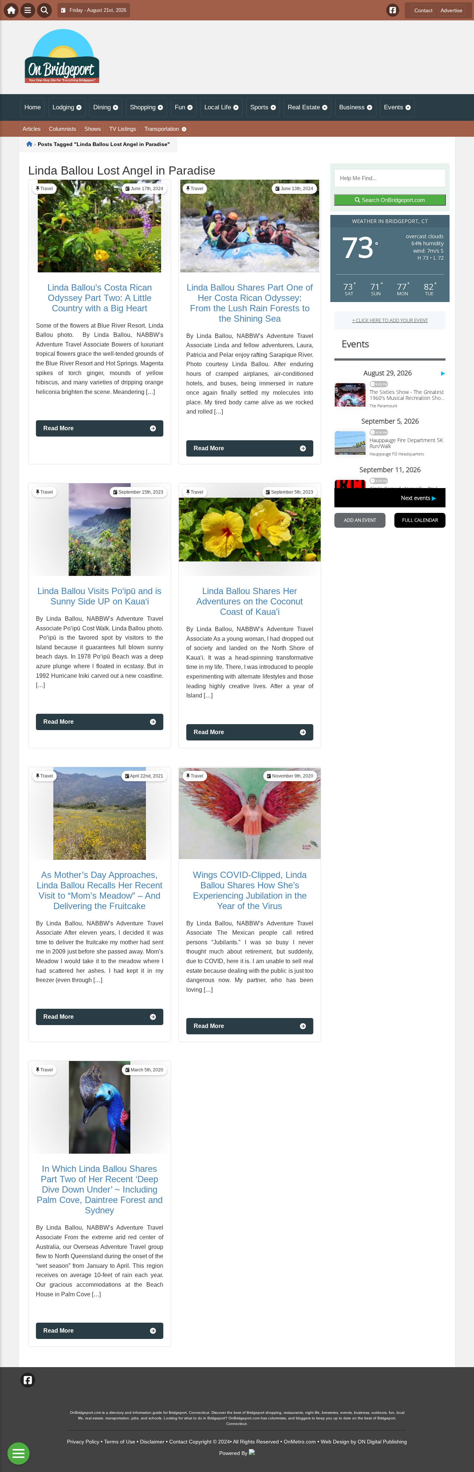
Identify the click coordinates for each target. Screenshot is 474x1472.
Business (352, 107)
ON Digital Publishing (382, 1442)
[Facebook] (392, 10)
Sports (259, 107)
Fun (180, 107)
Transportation (161, 129)
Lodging (63, 107)
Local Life (217, 107)
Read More (58, 428)
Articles (32, 129)
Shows (92, 129)
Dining (102, 107)
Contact (423, 10)
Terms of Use (119, 1442)
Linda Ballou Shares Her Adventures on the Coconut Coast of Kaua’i (249, 601)
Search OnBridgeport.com (392, 200)
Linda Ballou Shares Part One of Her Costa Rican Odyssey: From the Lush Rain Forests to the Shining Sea (250, 303)
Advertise (452, 10)
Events (393, 107)
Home (32, 107)
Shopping (143, 107)
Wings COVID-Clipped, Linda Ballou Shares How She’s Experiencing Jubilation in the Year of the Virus (250, 890)
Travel (46, 188)
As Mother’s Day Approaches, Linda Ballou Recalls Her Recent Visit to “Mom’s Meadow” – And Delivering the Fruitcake (100, 890)
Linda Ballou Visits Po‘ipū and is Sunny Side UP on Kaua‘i (99, 596)
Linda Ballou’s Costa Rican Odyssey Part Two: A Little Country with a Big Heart (99, 297)
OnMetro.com (300, 1442)
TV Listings (122, 129)
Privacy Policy (83, 1442)
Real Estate (304, 107)
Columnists (62, 129)
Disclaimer (152, 1442)
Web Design (335, 1442)
